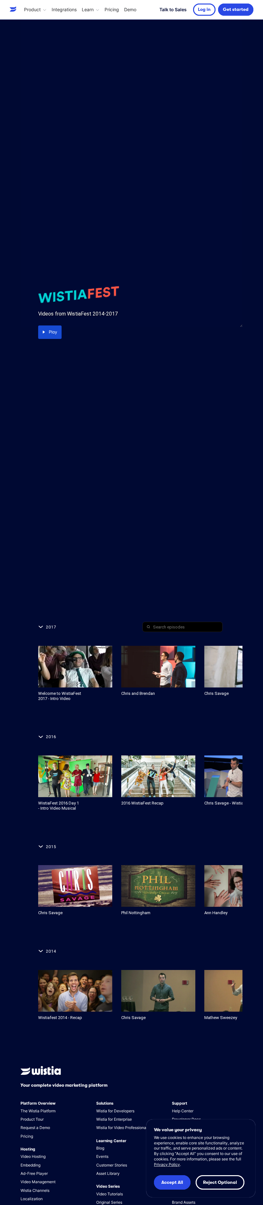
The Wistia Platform (38, 1110)
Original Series (109, 1202)
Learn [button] (88, 9)
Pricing (112, 9)
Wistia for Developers (115, 1110)
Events (102, 1156)
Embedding (30, 1165)
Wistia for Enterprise (114, 1119)
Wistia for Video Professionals (122, 1127)
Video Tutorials (109, 1194)
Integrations (64, 9)
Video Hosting (33, 1156)
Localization (32, 1198)
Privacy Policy (167, 1164)
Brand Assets (183, 1202)
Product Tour (32, 1119)
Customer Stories (111, 1165)
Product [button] (32, 9)
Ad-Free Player (34, 1173)
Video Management (38, 1181)
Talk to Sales (173, 9)
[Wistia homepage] (14, 9)
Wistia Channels (35, 1190)
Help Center (182, 1110)
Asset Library (108, 1173)
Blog (100, 1148)
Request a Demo (35, 1127)
